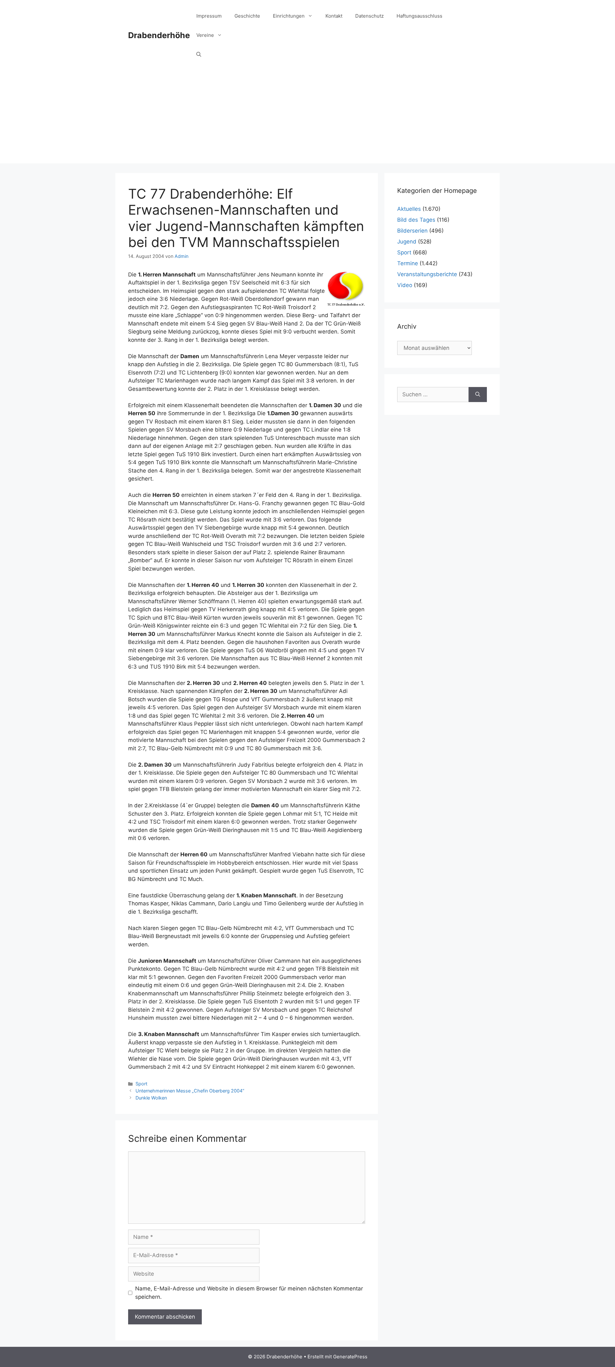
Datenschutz (369, 16)
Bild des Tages (416, 220)
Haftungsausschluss (419, 16)
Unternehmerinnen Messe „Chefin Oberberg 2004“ (189, 1090)
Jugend (406, 241)
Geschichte (247, 16)
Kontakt (333, 16)
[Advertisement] (307, 118)
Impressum (209, 16)
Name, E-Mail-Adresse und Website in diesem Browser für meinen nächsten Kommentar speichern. (249, 1292)
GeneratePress (350, 1357)
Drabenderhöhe (159, 35)
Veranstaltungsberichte (427, 274)
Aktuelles (409, 209)
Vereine (205, 35)
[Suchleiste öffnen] (199, 54)
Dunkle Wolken (151, 1097)
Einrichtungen (289, 16)
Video (404, 285)
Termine (407, 263)
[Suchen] (478, 394)
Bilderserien (412, 230)
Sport (141, 1083)
